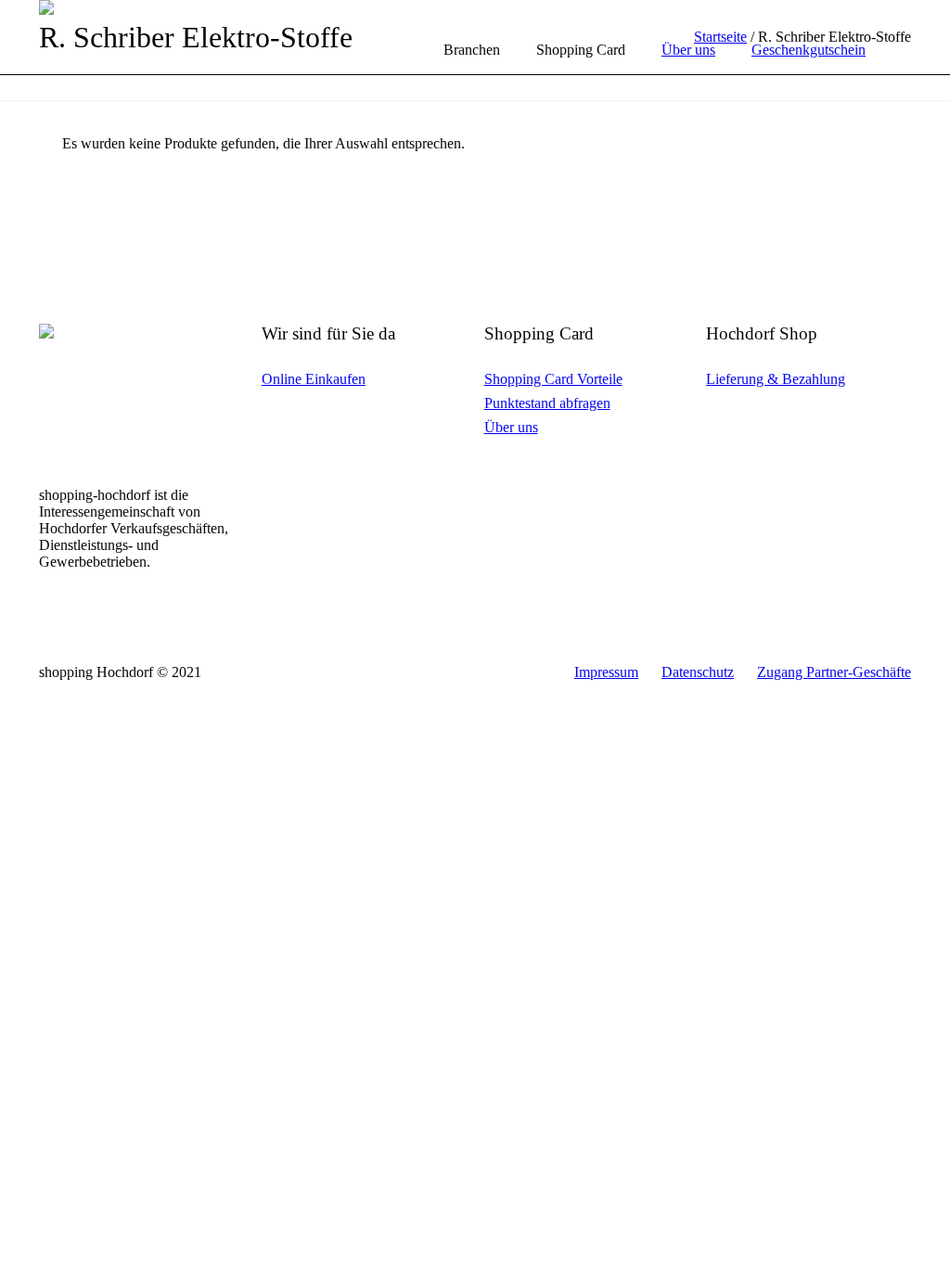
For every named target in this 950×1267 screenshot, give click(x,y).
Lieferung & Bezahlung (775, 379)
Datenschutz (697, 672)
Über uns (511, 427)
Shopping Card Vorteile (553, 379)
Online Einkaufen (314, 379)
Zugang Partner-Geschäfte (834, 672)
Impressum (606, 672)
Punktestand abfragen (547, 403)
